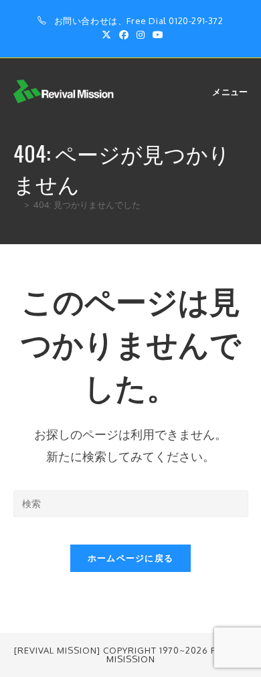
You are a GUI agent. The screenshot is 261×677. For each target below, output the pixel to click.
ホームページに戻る (131, 558)
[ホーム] (16, 204)
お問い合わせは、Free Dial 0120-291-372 (139, 20)
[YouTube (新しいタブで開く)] (156, 35)
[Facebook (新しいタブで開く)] (124, 35)
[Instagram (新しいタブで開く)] (141, 35)
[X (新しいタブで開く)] (106, 35)
